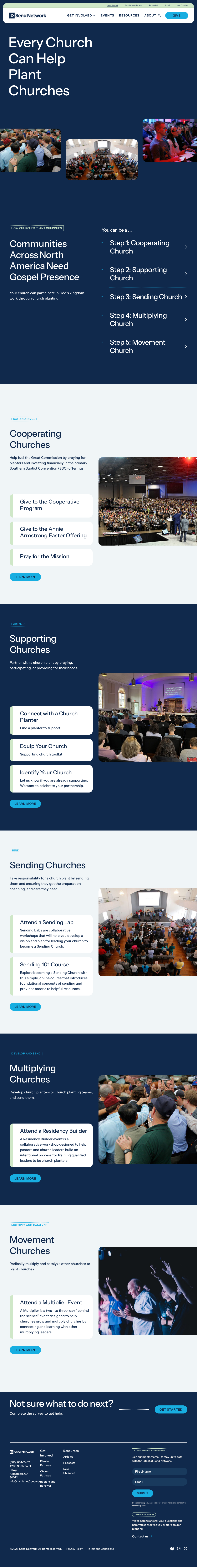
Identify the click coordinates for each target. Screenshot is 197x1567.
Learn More (25, 577)
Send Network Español (133, 5)
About (150, 15)
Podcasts (69, 1463)
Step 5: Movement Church (137, 346)
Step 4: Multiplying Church (138, 319)
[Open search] (161, 15)
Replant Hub (153, 5)
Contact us (35, 1481)
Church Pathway (45, 1473)
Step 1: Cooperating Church (139, 247)
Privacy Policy (74, 1548)
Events (107, 15)
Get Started (171, 1409)
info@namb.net (19, 1481)
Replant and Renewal (47, 1483)
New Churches (182, 5)
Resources (129, 15)
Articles (68, 1456)
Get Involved (82, 16)
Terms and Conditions (100, 1548)
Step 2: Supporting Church (138, 273)
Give (177, 15)
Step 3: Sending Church (146, 296)
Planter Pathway (45, 1463)
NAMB (167, 5)
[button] (147, 501)
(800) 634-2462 (20, 1462)
